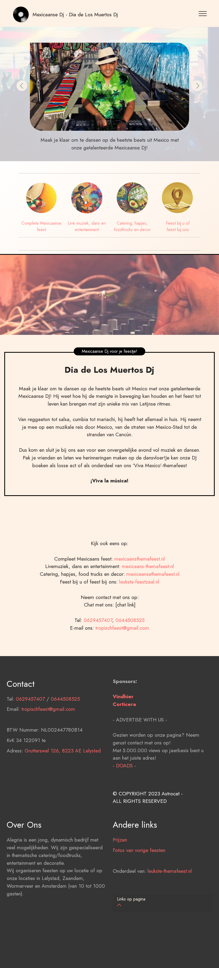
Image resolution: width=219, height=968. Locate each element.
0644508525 (129, 620)
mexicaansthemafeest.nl (139, 558)
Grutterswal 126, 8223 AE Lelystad (63, 750)
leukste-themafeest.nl (169, 871)
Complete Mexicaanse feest (41, 226)
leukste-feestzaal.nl (139, 581)
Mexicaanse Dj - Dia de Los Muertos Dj (75, 14)
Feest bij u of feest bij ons (178, 226)
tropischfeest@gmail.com (122, 628)
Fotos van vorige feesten (139, 850)
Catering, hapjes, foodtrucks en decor (132, 226)
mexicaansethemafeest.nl (152, 574)
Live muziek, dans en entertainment (87, 226)
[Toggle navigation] (203, 13)
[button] (22, 85)
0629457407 (98, 620)
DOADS (124, 765)
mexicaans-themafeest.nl (147, 566)
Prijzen (120, 839)
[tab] (162, 902)
